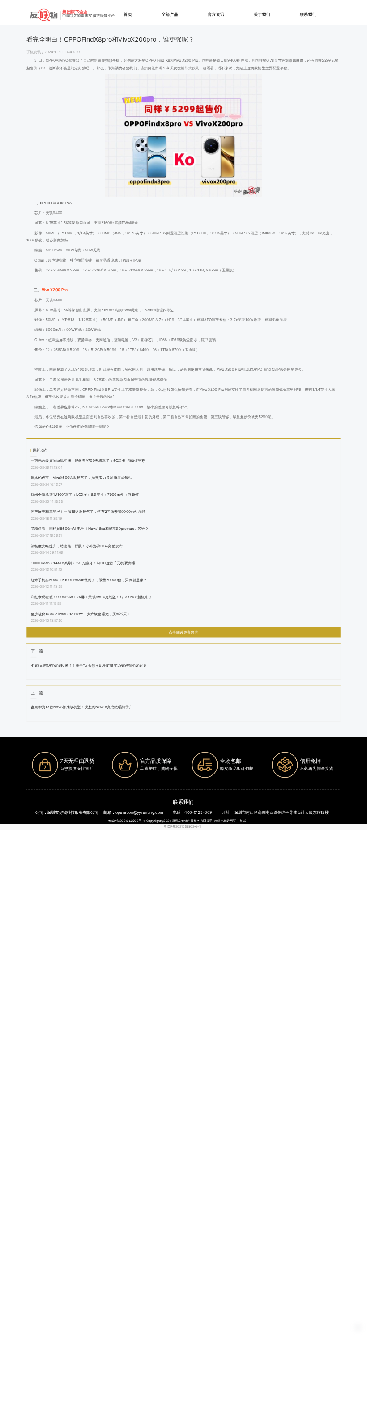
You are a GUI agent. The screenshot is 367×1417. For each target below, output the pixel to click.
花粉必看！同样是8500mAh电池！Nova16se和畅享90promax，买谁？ (90, 528)
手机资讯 (34, 51)
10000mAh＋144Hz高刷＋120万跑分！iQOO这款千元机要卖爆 (83, 562)
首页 (128, 14)
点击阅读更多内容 (183, 632)
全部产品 (170, 14)
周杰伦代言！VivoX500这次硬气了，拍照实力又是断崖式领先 (81, 477)
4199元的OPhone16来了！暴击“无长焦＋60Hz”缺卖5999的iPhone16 (88, 665)
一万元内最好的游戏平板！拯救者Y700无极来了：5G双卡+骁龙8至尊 (88, 460)
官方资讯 (216, 14)
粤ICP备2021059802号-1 (182, 827)
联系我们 (308, 14)
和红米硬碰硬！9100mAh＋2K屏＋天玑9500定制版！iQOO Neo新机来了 (91, 596)
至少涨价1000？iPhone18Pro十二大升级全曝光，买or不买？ (81, 613)
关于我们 (262, 14)
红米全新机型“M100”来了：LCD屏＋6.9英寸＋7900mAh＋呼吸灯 (85, 494)
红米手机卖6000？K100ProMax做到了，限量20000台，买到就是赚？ (89, 579)
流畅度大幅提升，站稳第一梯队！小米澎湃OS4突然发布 (77, 545)
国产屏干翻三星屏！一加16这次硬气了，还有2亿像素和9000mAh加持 (88, 511)
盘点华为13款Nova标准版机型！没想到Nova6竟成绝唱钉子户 (82, 707)
